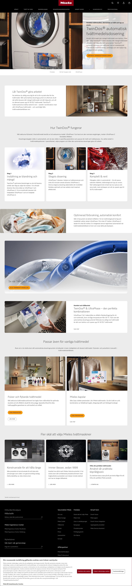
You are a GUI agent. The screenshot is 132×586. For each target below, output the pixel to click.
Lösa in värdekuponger (80, 521)
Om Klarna (77, 535)
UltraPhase (79, 72)
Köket (16, 9)
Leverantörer (61, 535)
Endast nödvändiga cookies (102, 571)
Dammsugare (43, 9)
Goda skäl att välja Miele (81, 514)
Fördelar (52, 72)
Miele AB (5, 584)
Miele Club (77, 518)
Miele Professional (63, 555)
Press (59, 532)
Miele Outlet (61, 521)
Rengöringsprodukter (61, 9)
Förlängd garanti (78, 532)
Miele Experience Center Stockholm (15, 529)
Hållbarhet (61, 525)
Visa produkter (15, 412)
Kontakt (60, 539)
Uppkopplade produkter (97, 525)
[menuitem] (17, 9)
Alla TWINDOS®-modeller (19, 287)
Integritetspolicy (13, 584)
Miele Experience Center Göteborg (15, 532)
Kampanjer (77, 525)
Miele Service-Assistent (97, 528)
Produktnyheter (78, 528)
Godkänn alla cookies (84, 571)
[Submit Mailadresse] (41, 547)
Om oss (60, 514)
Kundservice (97, 9)
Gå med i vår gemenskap (15, 543)
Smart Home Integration (97, 521)
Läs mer (12, 419)
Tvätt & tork (28, 9)
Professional (113, 9)
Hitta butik (9, 514)
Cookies (20, 584)
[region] (66, 571)
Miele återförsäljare (63, 552)
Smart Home (79, 9)
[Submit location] (41, 517)
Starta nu (94, 484)
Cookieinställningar (118, 571)
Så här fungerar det (65, 72)
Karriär (60, 528)
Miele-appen (94, 518)
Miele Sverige (62, 518)
